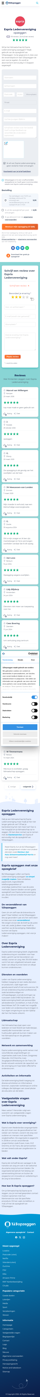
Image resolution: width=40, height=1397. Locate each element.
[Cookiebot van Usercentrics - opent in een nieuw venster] (28, 653)
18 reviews (15, 37)
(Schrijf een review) (27, 37)
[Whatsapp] (27, 248)
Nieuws (6, 1352)
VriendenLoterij (9, 1262)
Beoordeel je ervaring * (20, 293)
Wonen (6, 1315)
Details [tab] (20, 660)
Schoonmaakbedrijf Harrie (21, 855)
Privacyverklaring (8, 239)
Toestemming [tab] (7, 660)
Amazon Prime (9, 1278)
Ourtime (6, 1266)
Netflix (5, 1258)
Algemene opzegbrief (15, 1232)
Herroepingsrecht (10, 1364)
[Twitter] (18, 248)
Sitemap (6, 1372)
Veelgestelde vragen (11, 1333)
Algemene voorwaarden (13, 1356)
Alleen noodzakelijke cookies (20, 741)
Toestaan (20, 727)
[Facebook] (13, 248)
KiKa (4, 1274)
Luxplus (6, 1251)
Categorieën (8, 1329)
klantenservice (15, 835)
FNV (4, 1270)
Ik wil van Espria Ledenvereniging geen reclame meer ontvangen (21, 164)
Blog (5, 1348)
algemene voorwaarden (27, 239)
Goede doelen (9, 1296)
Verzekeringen (9, 1311)
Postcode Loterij (9, 1255)
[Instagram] (24, 1237)
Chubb (6, 1286)
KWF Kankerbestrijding (12, 1282)
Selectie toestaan (20, 734)
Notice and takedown (12, 1368)
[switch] (34, 704)
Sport (5, 1307)
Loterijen (6, 1299)
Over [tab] (33, 660)
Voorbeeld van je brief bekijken (17, 171)
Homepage (7, 1325)
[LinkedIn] (22, 248)
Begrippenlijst (9, 1337)
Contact (30, 1232)
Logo (5, 1344)
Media (5, 1303)
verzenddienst (23, 920)
